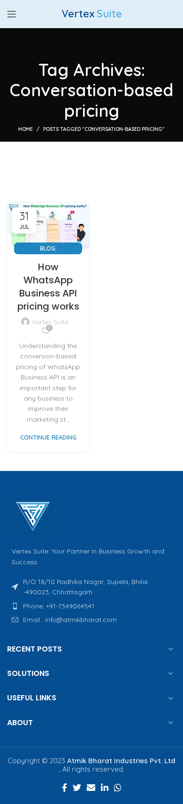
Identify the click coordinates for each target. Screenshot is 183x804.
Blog (47, 248)
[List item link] (91, 606)
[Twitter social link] (77, 788)
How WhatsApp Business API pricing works (48, 286)
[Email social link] (91, 788)
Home (25, 129)
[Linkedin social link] (104, 788)
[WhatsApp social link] (117, 788)
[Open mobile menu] (11, 14)
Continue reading (48, 437)
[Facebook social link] (64, 788)
